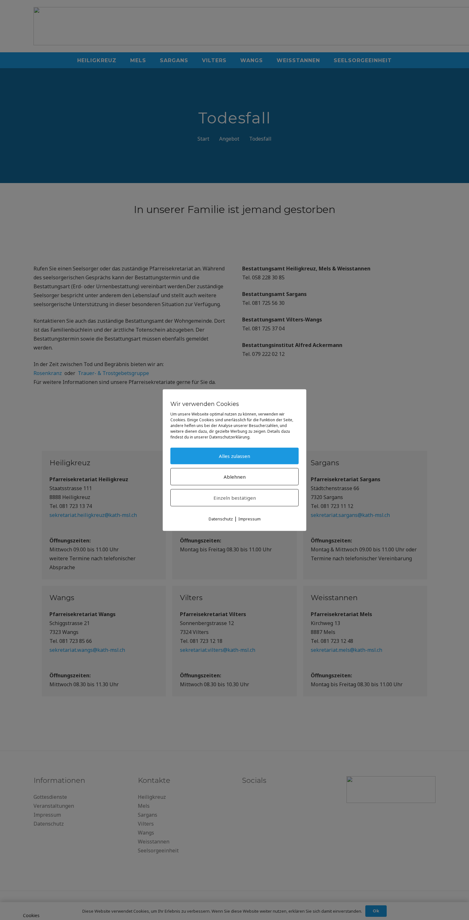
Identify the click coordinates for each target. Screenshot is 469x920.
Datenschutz (221, 519)
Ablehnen (235, 477)
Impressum (249, 519)
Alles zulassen (234, 456)
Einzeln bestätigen (234, 498)
